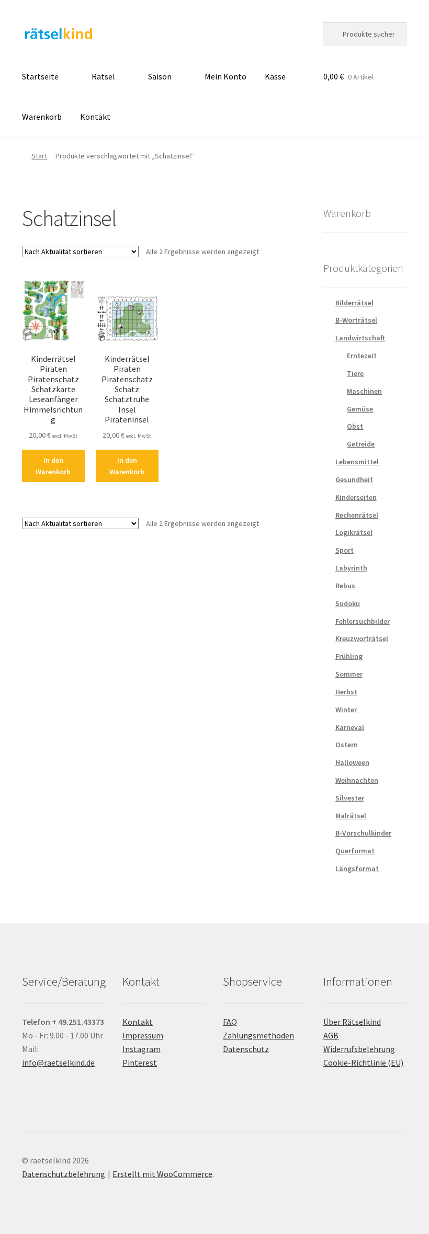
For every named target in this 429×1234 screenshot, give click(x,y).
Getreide (361, 444)
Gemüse (360, 409)
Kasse (275, 76)
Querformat (355, 850)
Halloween (352, 762)
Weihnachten (356, 780)
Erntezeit (362, 355)
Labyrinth (351, 568)
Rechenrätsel (356, 515)
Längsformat (357, 868)
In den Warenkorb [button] (53, 466)
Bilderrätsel (354, 302)
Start (39, 156)
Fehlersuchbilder (362, 621)
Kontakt (95, 116)
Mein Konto (225, 76)
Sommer (349, 674)
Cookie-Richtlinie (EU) (363, 1062)
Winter (346, 709)
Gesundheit (354, 479)
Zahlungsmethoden (258, 1035)
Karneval (349, 727)
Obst (355, 426)
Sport (344, 550)
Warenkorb (42, 116)
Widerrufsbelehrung (359, 1049)
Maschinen (364, 391)
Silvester (349, 798)
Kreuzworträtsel (361, 638)
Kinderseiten (356, 497)
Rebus (345, 585)
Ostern (346, 744)
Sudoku (347, 603)
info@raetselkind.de (58, 1062)
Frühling (349, 656)
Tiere (355, 373)
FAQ (230, 1021)
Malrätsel (350, 815)
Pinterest (139, 1062)
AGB (330, 1035)
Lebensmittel (357, 461)
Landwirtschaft (360, 337)
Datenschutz (246, 1049)
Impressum (142, 1035)
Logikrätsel (353, 532)
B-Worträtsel (356, 320)
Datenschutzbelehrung (63, 1174)
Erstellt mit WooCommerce (162, 1174)
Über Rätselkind (352, 1021)
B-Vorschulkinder (363, 833)
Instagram (141, 1049)
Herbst (346, 691)
